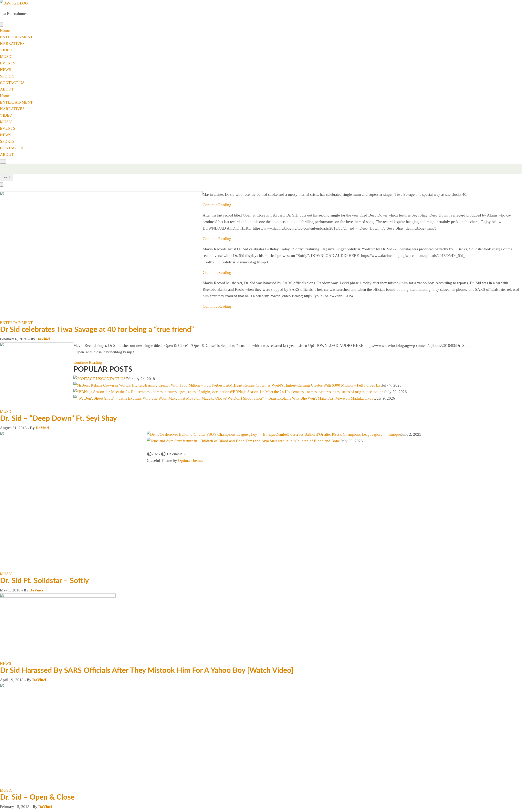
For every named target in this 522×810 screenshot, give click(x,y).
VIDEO (6, 50)
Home (5, 30)
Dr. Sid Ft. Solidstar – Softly (44, 581)
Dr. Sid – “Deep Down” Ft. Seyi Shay (58, 418)
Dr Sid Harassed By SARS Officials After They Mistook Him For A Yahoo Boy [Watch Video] (146, 670)
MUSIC (6, 56)
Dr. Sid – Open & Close (37, 797)
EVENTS (7, 63)
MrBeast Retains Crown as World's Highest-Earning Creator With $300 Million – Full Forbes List (305, 385)
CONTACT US (12, 83)
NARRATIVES (12, 43)
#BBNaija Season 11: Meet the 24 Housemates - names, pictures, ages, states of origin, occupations (308, 392)
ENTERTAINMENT (16, 37)
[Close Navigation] (1, 184)
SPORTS (7, 76)
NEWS (5, 69)
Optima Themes (190, 460)
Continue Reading (217, 205)
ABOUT (7, 89)
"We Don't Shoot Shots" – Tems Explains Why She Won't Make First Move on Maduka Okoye (300, 398)
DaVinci (43, 339)
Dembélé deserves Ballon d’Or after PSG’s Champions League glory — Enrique (338, 434)
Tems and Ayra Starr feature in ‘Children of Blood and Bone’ (293, 441)
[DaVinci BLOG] (14, 3)
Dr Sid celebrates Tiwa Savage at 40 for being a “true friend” (97, 329)
